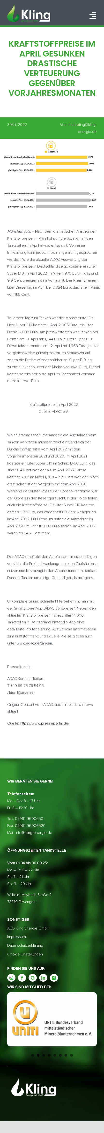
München (15, 231)
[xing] (54, 978)
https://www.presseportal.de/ (44, 723)
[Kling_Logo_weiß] (28, 5)
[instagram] (11, 978)
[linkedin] (43, 978)
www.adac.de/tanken (34, 643)
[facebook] (22, 978)
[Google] (33, 978)
